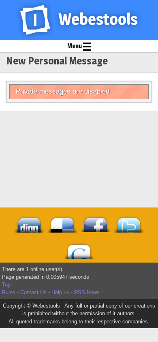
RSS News (87, 292)
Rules (8, 292)
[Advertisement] (79, 131)
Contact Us (33, 292)
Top (6, 285)
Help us (60, 292)
